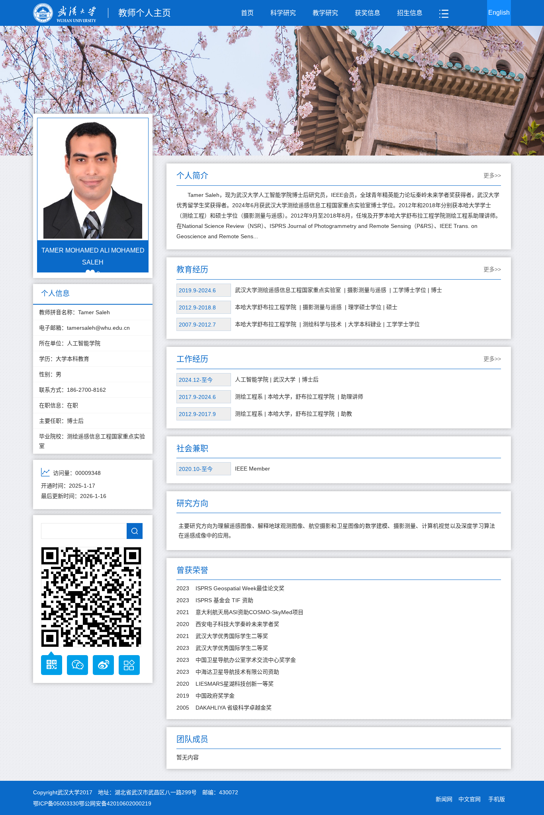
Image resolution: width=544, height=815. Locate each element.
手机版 (496, 799)
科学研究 (283, 13)
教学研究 (325, 13)
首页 (247, 13)
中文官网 (469, 799)
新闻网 (444, 799)
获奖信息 (367, 13)
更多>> (492, 175)
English (499, 12)
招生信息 (410, 13)
